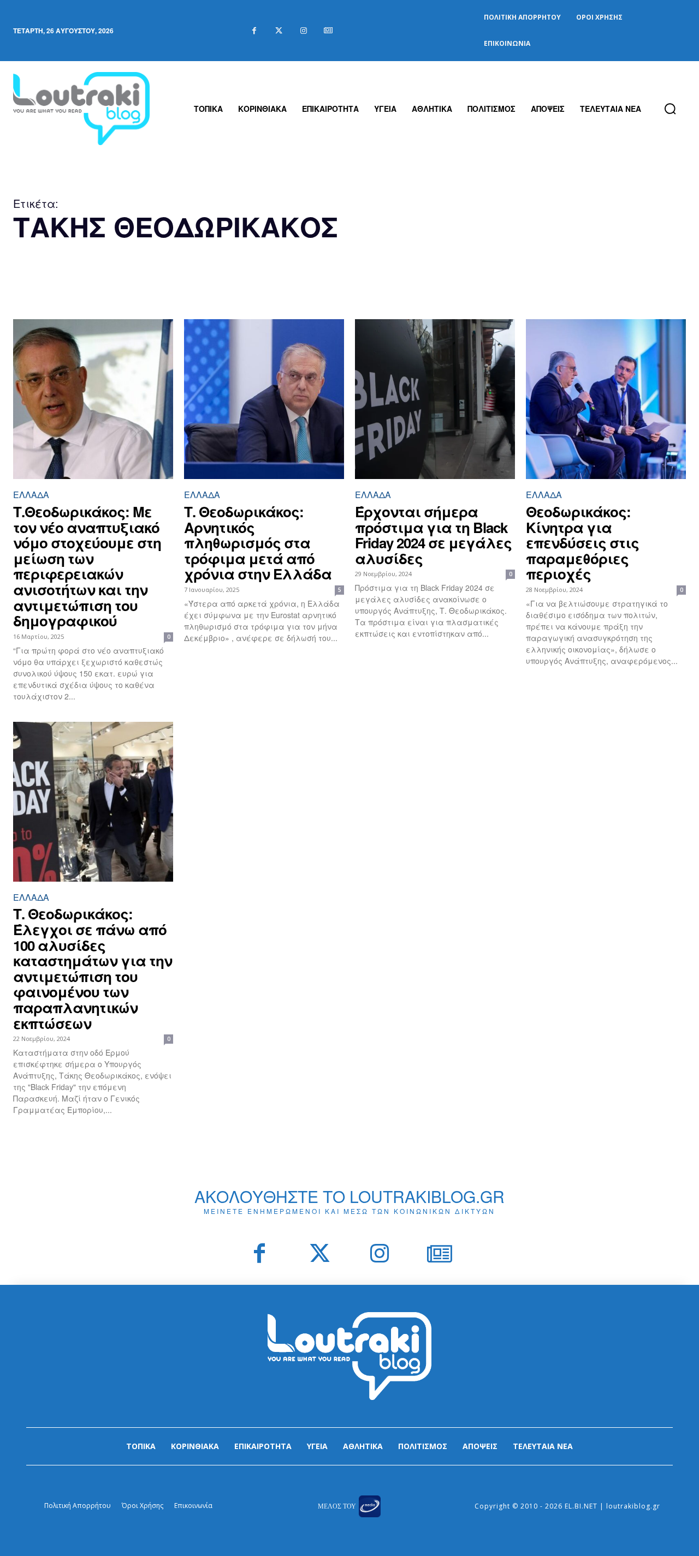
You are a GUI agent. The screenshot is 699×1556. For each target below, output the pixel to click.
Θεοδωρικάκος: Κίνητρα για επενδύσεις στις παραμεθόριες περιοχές (582, 542)
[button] (670, 108)
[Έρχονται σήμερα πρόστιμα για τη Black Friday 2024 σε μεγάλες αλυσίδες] (435, 399)
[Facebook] (254, 30)
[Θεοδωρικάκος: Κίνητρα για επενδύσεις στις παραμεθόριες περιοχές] (606, 399)
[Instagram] (303, 30)
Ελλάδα (31, 494)
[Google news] (327, 30)
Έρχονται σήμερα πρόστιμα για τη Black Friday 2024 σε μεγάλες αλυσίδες (433, 534)
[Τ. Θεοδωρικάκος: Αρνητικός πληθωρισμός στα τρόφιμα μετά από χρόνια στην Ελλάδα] (264, 399)
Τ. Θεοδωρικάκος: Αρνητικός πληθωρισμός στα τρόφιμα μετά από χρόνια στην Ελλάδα (257, 542)
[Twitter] (278, 30)
